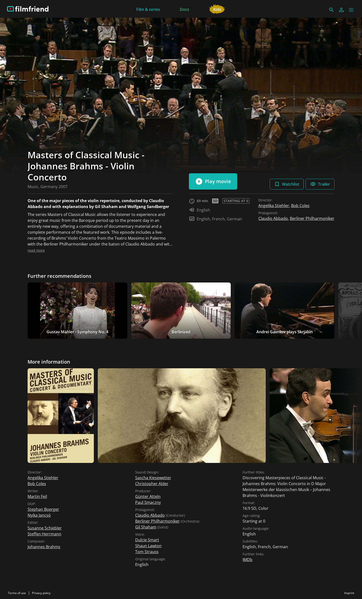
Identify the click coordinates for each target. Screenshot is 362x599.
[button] (351, 10)
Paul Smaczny (148, 502)
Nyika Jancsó (39, 515)
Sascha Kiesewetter (153, 477)
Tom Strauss (147, 551)
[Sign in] (341, 10)
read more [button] (36, 250)
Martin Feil (37, 496)
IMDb (247, 559)
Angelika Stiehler (273, 205)
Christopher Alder (151, 483)
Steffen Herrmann (44, 534)
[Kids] (217, 9)
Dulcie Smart (147, 540)
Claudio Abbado (273, 218)
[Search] (331, 10)
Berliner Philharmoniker (312, 218)
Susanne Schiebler (45, 528)
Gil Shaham (145, 527)
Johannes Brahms (44, 546)
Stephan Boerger (43, 509)
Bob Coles (300, 205)
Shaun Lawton (148, 545)
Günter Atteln (148, 496)
